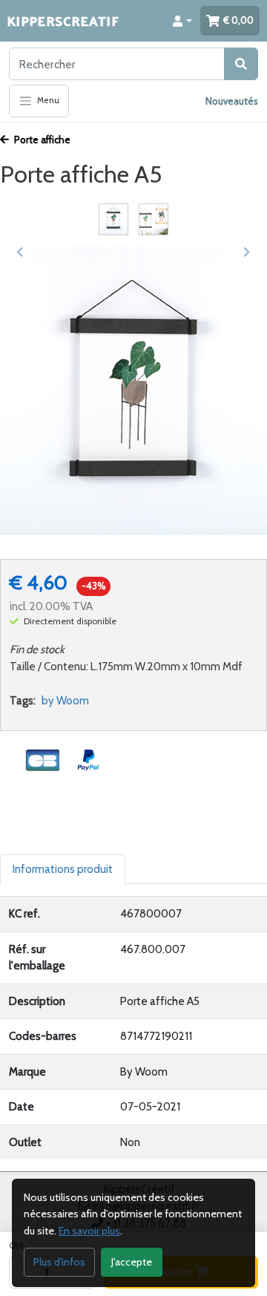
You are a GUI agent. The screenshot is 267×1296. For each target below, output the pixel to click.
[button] (182, 20)
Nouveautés (231, 101)
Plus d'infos (59, 1262)
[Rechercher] (241, 64)
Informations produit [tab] (63, 869)
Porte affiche (41, 139)
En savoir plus (89, 1230)
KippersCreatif (63, 20)
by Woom (65, 700)
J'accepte (131, 1262)
